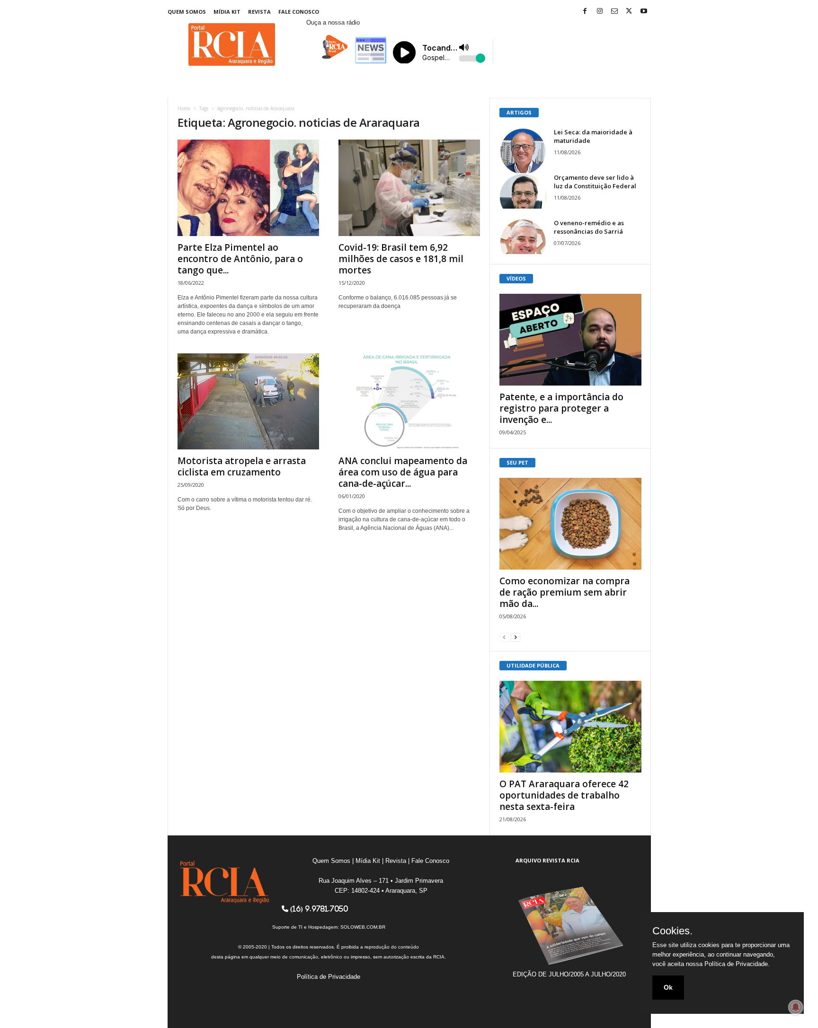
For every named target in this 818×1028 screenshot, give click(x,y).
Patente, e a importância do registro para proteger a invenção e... (561, 408)
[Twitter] (629, 11)
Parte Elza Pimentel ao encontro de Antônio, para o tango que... (240, 258)
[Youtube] (643, 11)
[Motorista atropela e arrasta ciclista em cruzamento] (249, 401)
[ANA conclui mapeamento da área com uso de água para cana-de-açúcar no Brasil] (409, 401)
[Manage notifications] (795, 1007)
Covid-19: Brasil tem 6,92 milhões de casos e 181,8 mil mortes (400, 258)
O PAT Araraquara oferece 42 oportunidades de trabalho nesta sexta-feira (564, 795)
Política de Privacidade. (737, 963)
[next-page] (515, 637)
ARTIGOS (519, 112)
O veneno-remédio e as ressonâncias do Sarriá (589, 227)
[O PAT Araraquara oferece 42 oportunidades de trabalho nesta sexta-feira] (570, 727)
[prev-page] (504, 637)
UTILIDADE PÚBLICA (533, 665)
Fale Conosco (298, 11)
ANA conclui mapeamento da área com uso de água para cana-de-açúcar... (402, 472)
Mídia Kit (226, 11)
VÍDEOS (516, 278)
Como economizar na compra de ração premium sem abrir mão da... (564, 592)
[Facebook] (585, 11)
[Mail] (614, 11)
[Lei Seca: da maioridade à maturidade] (523, 151)
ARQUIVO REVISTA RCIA (547, 860)
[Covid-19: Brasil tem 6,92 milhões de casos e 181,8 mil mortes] (409, 188)
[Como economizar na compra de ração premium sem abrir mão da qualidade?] (570, 524)
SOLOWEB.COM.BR (362, 927)
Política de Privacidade (328, 976)
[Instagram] (599, 11)
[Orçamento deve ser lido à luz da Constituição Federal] (523, 191)
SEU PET (517, 462)
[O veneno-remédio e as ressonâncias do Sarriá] (523, 236)
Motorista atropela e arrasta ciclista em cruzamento (242, 466)
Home (184, 108)
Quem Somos (187, 11)
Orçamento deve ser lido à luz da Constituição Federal (595, 181)
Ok (668, 987)
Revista (259, 11)
